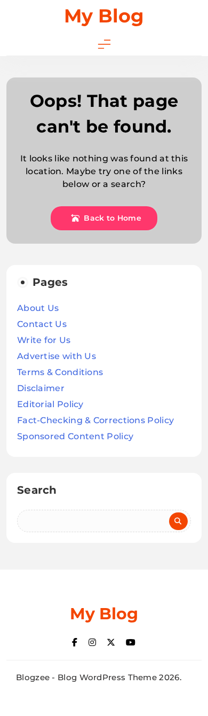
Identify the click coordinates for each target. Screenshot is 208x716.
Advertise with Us (56, 356)
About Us (38, 308)
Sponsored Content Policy (75, 436)
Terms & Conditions (60, 372)
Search (37, 490)
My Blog (104, 15)
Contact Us (42, 324)
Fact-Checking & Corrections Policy (95, 420)
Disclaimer (41, 388)
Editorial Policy (50, 404)
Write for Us (44, 340)
